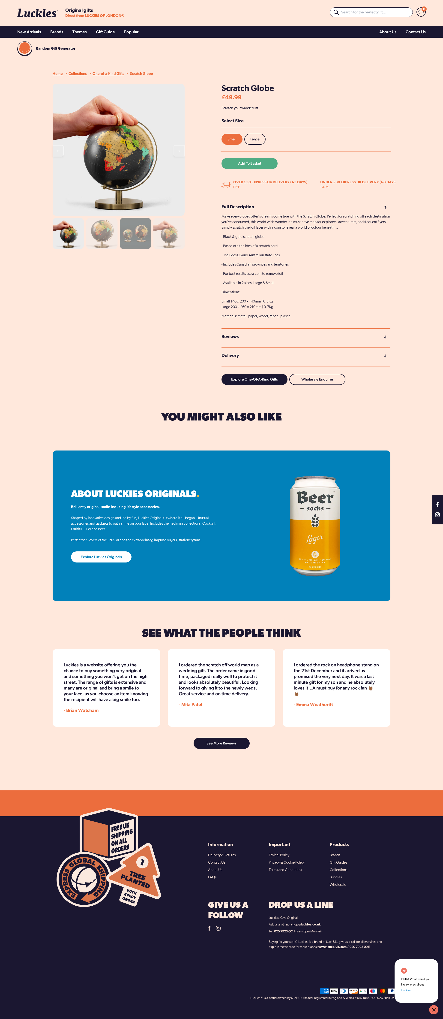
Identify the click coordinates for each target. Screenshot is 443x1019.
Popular (131, 31)
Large (255, 139)
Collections (78, 73)
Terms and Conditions (285, 870)
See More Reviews (221, 743)
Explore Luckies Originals (101, 557)
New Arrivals (29, 31)
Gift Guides (338, 863)
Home (58, 73)
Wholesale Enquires (317, 379)
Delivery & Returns (222, 855)
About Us (387, 31)
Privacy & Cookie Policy (287, 863)
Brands (56, 31)
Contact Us (416, 31)
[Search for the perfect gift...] (336, 12)
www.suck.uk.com (332, 947)
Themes (79, 31)
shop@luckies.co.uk (306, 924)
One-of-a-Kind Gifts (108, 73)
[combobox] (371, 12)
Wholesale (338, 885)
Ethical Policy (279, 855)
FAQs (212, 877)
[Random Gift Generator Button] (24, 48)
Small (231, 139)
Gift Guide (105, 31)
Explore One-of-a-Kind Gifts (254, 379)
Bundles (336, 877)
